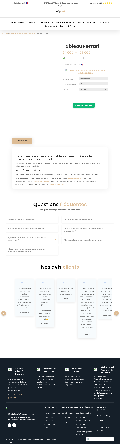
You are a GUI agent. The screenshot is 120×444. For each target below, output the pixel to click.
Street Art (46, 23)
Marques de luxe (63, 23)
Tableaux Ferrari (74, 179)
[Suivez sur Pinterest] (16, 13)
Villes (79, 23)
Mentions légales (83, 413)
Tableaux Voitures (56, 184)
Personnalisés (17, 23)
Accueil (5, 33)
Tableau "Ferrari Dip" (41, 181)
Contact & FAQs (67, 26)
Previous (3, 313)
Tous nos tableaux (52, 413)
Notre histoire (67, 413)
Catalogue (50, 26)
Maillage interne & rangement (22, 33)
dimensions (68, 79)
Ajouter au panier (83, 105)
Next (116, 313)
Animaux (90, 23)
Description (22, 140)
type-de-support (70, 84)
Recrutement (66, 417)
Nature (103, 23)
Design (32, 23)
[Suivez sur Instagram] (11, 13)
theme (65, 89)
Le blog (64, 422)
